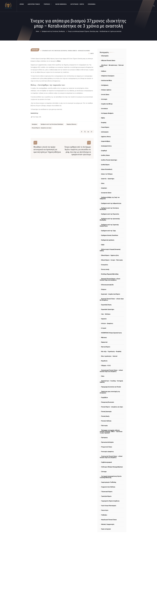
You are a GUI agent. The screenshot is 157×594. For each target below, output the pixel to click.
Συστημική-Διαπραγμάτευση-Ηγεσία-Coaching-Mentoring (111, 476)
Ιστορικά (103, 328)
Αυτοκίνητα (104, 108)
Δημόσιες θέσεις (106, 136)
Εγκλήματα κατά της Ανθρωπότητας (111, 203)
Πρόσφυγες (104, 437)
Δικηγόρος (34, 124)
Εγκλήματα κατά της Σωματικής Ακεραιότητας (109, 225)
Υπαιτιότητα (104, 510)
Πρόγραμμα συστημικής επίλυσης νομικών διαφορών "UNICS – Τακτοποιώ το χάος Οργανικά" (111, 431)
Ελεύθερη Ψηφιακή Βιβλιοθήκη (109, 274)
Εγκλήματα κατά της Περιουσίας (110, 214)
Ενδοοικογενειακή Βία (107, 285)
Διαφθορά (104, 150)
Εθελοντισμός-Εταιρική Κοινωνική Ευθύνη (110, 250)
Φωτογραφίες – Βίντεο (77, 4)
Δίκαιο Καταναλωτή (106, 169)
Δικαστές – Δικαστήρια (107, 178)
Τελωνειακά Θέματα (106, 491)
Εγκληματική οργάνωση (107, 240)
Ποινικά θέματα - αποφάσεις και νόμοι (79, 50)
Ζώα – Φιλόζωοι (105, 314)
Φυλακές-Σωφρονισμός (107, 524)
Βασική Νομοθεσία (61, 4)
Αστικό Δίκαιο (105, 94)
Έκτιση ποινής (105, 269)
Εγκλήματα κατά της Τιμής (108, 230)
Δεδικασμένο (105, 132)
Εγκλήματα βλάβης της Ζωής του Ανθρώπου (110, 198)
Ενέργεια (103, 289)
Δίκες (102, 183)
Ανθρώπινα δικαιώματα (107, 76)
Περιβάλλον (104, 397)
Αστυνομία (104, 99)
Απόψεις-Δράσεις (106, 90)
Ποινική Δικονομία (106, 411)
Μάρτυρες (104, 337)
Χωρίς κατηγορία (106, 529)
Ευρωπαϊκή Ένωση (106, 305)
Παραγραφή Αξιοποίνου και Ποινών (111, 387)
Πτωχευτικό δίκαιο (106, 447)
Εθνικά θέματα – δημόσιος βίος (110, 255)
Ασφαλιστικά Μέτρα (106, 104)
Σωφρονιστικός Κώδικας (108, 487)
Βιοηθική (103, 122)
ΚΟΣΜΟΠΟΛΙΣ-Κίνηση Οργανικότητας (111, 333)
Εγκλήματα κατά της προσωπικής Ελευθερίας (110, 219)
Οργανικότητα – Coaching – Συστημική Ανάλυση (111, 381)
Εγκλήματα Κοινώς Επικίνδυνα (109, 235)
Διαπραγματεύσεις (106, 146)
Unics (92, 53)
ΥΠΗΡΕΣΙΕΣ (47, 4)
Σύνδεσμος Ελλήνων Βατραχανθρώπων (112, 467)
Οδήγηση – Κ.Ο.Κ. (106, 365)
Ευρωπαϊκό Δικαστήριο (107, 309)
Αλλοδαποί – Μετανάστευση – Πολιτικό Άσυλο (112, 65)
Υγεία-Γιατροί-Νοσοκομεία (108, 505)
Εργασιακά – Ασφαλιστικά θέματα (110, 294)
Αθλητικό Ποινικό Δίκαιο (108, 60)
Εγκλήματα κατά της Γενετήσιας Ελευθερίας (54, 50)
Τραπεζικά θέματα (106, 496)
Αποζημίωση (104, 85)
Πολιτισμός (104, 425)
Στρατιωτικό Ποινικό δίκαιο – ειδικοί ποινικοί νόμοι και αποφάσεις (111, 456)
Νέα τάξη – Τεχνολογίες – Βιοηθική (111, 351)
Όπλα (102, 376)
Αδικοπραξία (104, 56)
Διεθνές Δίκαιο (105, 155)
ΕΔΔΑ (102, 244)
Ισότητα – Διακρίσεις (107, 323)
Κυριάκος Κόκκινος (71, 124)
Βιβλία (103, 118)
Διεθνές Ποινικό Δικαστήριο (109, 160)
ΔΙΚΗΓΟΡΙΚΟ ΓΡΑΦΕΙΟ (34, 4)
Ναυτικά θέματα (105, 347)
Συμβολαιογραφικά (106, 462)
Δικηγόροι (104, 188)
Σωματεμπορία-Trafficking (108, 482)
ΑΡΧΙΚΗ (22, 4)
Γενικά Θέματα (105, 127)
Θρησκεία (103, 319)
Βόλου (59, 61)
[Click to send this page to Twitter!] (84, 131)
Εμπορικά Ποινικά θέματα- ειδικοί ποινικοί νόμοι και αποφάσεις (110, 279)
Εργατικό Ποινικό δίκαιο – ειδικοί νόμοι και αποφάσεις (112, 299)
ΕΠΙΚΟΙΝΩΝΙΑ (91, 4)
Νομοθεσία (104, 361)
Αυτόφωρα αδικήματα (107, 113)
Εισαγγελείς (104, 265)
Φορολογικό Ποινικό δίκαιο (109, 519)
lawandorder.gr (34, 113)
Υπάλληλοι (104, 515)
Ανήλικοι (103, 71)
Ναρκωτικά (104, 342)
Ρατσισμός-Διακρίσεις (107, 451)
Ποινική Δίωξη (105, 416)
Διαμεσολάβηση (105, 141)
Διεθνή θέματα (105, 164)
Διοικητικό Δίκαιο (106, 192)
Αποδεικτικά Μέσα (106, 80)
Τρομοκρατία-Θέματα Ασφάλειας (110, 501)
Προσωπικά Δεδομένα (107, 442)
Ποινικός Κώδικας (106, 421)
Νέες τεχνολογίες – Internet (109, 356)
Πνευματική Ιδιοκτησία (107, 402)
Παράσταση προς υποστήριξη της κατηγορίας (110, 392)
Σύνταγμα (103, 471)
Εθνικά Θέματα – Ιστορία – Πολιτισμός (112, 260)
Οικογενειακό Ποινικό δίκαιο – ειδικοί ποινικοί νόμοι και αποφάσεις (111, 370)
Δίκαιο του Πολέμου (107, 174)
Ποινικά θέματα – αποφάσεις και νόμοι (112, 407)
